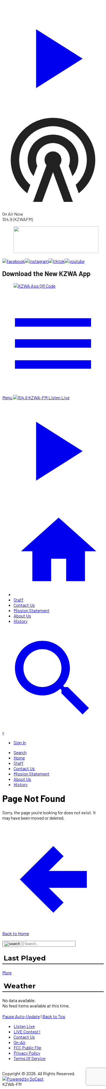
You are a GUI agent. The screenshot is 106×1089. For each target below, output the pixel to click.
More (7, 972)
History (20, 621)
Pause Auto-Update (21, 1016)
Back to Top (53, 1016)
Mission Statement (31, 610)
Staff (18, 599)
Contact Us (24, 605)
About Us (22, 615)
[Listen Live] (53, 55)
